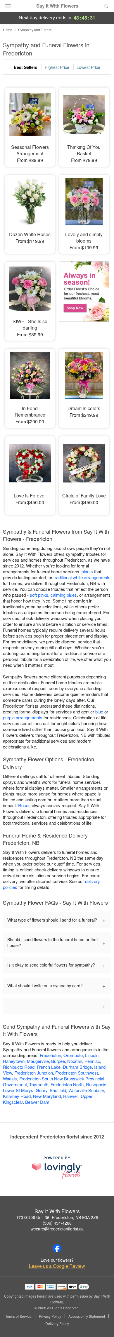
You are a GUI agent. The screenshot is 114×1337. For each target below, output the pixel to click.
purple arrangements (22, 717)
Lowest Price (88, 67)
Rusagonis (96, 1084)
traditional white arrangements (81, 577)
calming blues (64, 595)
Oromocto (73, 1055)
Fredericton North (67, 1084)
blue (99, 711)
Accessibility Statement (86, 1316)
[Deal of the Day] (84, 297)
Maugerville (38, 1061)
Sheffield (58, 1090)
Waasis (10, 1078)
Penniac (92, 1061)
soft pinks (39, 595)
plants (87, 571)
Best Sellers (25, 67)
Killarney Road (17, 1096)
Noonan (74, 1061)
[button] (101, 1324)
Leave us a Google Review (57, 1266)
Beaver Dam (37, 1102)
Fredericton (50, 1055)
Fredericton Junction (33, 1073)
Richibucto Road (18, 1067)
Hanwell (70, 1096)
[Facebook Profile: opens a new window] (57, 1248)
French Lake (49, 1067)
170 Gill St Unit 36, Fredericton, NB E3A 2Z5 (57, 1217)
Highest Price (57, 67)
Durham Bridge (77, 1067)
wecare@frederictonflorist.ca (57, 1229)
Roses (24, 805)
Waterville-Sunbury (86, 1090)
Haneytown (14, 1061)
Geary (41, 1090)
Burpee (58, 1061)
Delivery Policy (57, 1323)
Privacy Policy (50, 1316)
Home (7, 29)
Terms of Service (18, 1316)
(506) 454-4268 (57, 1223)
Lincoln (92, 1055)
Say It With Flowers (57, 6)
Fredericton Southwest (76, 1073)
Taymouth (38, 1084)
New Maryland (47, 1096)
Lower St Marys (18, 1090)
